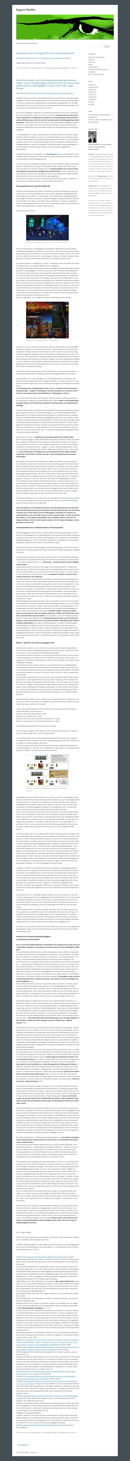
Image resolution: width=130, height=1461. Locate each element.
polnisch (38, 1342)
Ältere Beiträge (22, 1445)
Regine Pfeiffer (26, 10)
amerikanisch (30, 1340)
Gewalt (90, 64)
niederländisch (29, 1342)
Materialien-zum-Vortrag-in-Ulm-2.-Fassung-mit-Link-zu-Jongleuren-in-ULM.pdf (43, 58)
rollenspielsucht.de (52, 154)
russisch (63, 1342)
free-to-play (91, 62)
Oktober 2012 (92, 89)
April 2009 (91, 104)
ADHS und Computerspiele (54, 68)
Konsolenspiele (93, 67)
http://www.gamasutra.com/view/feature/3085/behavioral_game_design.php (45, 1257)
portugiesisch (46, 1342)
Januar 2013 (91, 85)
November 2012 (93, 87)
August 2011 (92, 94)
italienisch (19, 1342)
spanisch (69, 1342)
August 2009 (92, 99)
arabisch (22, 1340)
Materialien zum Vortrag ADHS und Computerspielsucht (45, 53)
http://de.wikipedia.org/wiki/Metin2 (47, 1345)
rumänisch (55, 1342)
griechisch (66, 1340)
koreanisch (75, 1340)
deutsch (44, 1340)
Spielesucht (65, 68)
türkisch (24, 1345)
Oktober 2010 (92, 97)
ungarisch (31, 1345)
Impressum (33, 1452)
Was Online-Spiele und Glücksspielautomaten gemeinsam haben (51, 93)
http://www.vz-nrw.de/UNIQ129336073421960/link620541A (40, 1425)
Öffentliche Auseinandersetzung (98, 69)
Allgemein (91, 59)
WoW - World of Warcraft (60, 1432)
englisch (51, 1340)
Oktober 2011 (92, 92)
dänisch (38, 1340)
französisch (59, 1340)
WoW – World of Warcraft (96, 74)
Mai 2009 (91, 102)
